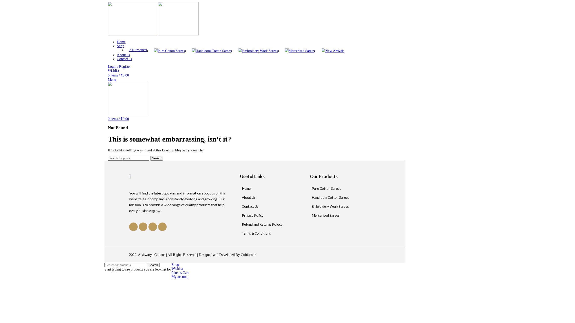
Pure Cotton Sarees (171, 51)
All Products (138, 50)
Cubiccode (248, 255)
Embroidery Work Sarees (260, 51)
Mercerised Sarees (301, 51)
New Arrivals (334, 51)
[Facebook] (133, 227)
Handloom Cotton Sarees (213, 51)
